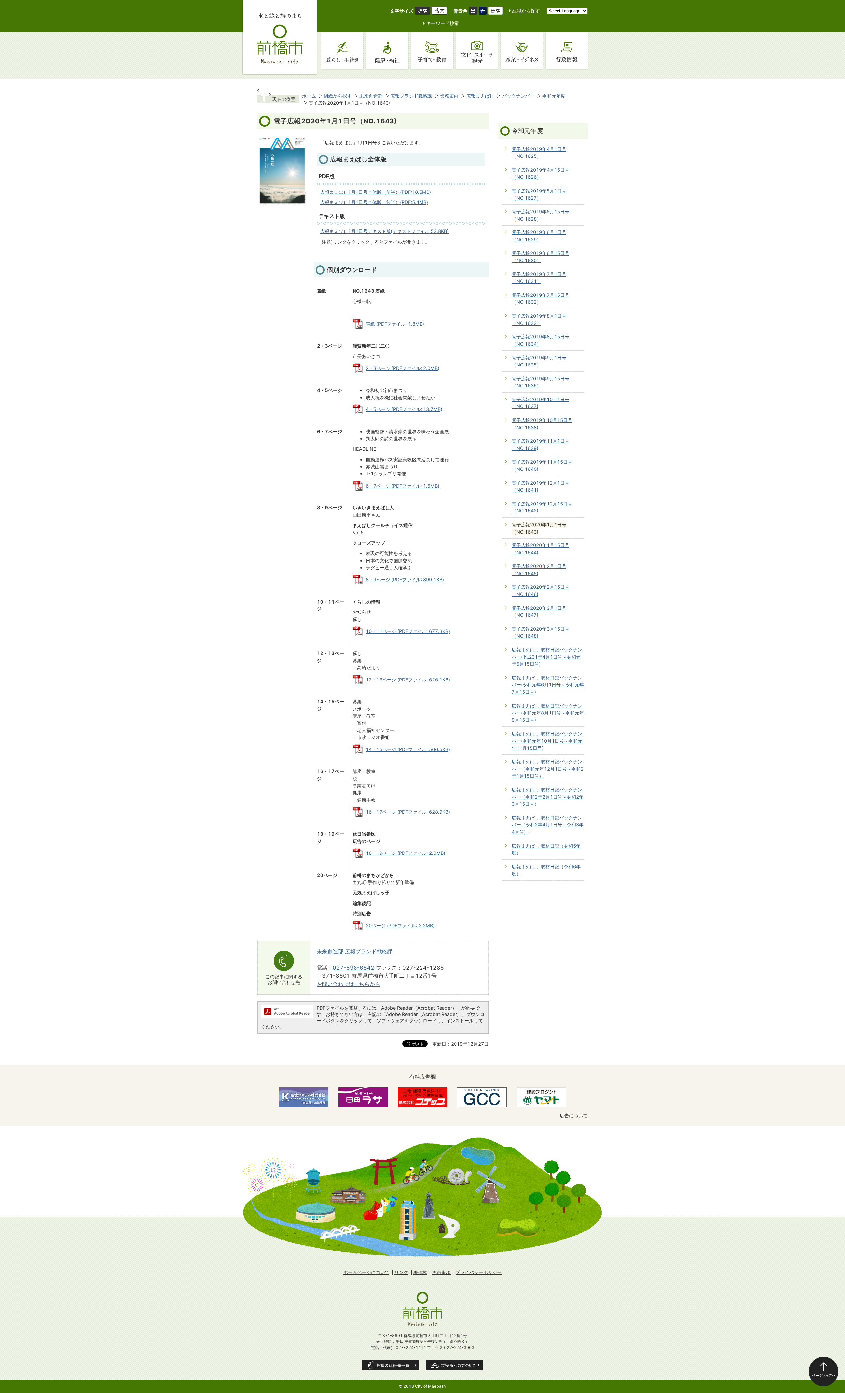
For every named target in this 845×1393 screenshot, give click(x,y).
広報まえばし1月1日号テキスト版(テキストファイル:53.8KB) (384, 231)
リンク (401, 1272)
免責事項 (441, 1272)
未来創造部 (371, 96)
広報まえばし (480, 96)
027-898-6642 (353, 967)
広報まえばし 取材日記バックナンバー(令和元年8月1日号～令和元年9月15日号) (548, 713)
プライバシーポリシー (479, 1272)
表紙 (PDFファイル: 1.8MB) (395, 324)
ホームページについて (366, 1272)
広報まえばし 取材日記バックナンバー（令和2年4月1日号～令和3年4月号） (548, 825)
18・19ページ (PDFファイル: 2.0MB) (405, 853)
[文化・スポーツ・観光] (477, 50)
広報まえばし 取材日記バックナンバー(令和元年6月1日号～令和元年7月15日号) (548, 685)
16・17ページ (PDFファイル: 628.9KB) (408, 812)
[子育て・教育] (432, 50)
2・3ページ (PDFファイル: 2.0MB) (402, 368)
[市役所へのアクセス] (454, 1365)
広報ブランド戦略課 (411, 96)
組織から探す (526, 10)
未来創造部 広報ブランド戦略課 (354, 951)
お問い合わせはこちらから (348, 984)
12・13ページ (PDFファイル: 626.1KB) (408, 679)
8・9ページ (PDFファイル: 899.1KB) (405, 579)
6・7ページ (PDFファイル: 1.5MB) (402, 486)
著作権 (420, 1272)
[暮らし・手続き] (342, 50)
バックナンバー (518, 96)
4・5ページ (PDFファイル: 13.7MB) (404, 409)
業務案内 (449, 96)
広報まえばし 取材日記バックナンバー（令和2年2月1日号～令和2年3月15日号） (548, 797)
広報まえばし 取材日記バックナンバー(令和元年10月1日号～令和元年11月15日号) (547, 740)
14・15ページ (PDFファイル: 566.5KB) (408, 749)
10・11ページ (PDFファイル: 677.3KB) (408, 631)
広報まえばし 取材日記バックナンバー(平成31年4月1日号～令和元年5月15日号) (547, 657)
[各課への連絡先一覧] (390, 1365)
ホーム (309, 96)
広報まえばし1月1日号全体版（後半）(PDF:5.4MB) (374, 202)
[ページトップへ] (823, 1371)
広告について (574, 1115)
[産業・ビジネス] (522, 50)
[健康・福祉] (387, 50)
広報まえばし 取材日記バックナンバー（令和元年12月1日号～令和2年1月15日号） (548, 769)
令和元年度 (553, 96)
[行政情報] (567, 50)
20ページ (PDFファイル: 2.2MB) (400, 925)
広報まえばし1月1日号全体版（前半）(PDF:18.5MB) (375, 192)
